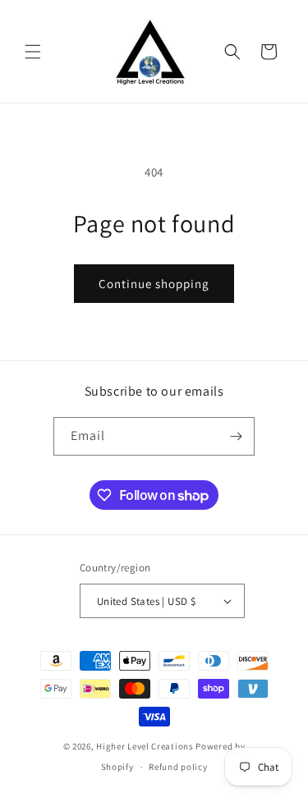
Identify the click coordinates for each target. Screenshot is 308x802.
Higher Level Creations (145, 746)
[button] (33, 52)
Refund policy (178, 766)
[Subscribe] (236, 436)
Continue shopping (154, 283)
